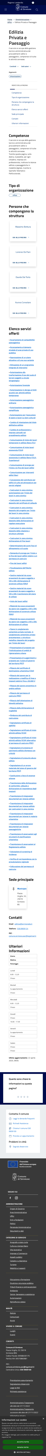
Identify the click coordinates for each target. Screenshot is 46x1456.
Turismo (13, 1264)
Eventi (12, 1334)
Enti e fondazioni (16, 1219)
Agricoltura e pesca (17, 1301)
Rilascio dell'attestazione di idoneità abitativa (20, 702)
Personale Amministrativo (20, 1227)
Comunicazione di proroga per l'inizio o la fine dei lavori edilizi (21, 466)
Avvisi (12, 1320)
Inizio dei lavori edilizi (18, 601)
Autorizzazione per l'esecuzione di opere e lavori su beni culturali (22, 416)
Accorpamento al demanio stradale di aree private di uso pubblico (21, 350)
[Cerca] (37, 9)
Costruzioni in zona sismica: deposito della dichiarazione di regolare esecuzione (21, 520)
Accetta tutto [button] (23, 1442)
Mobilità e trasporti (17, 1268)
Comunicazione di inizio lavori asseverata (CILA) (21, 449)
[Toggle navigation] (5, 9)
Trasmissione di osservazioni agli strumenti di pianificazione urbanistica (23, 837)
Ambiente (14, 1290)
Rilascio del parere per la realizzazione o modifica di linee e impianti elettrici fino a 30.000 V (22, 678)
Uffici (9, 22)
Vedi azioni (25, 66)
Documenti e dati (17, 1231)
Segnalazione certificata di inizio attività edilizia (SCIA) (22, 731)
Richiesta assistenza (18, 1391)
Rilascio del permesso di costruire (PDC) (19, 694)
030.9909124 (22, 928)
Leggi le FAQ (15, 1387)
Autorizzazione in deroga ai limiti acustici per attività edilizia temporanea (23, 392)
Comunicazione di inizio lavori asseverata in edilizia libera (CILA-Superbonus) (23, 457)
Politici (12, 1223)
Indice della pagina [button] (20, 85)
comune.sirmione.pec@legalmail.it (22, 936)
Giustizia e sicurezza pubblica (21, 1283)
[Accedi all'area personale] (33, 2)
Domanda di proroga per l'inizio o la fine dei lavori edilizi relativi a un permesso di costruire (23, 556)
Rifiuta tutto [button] (23, 1447)
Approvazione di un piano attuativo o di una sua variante (21, 359)
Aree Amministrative (18, 1212)
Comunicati (14, 1316)
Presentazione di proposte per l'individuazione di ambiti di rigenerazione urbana (22, 650)
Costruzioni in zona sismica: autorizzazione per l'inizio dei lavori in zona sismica (21, 493)
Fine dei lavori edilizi (18, 563)
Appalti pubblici (16, 1257)
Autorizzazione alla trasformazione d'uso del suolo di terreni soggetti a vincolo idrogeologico (22, 376)
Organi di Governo (17, 1208)
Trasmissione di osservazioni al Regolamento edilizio (22, 845)
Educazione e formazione (20, 1279)
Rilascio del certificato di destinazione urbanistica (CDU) (21, 669)
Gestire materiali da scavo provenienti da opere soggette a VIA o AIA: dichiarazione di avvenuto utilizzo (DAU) (22, 579)
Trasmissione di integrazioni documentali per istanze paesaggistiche (21, 826)
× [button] (43, 1419)
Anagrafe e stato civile (19, 1242)
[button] (23, 1452)
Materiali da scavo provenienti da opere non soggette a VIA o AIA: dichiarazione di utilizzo (23, 621)
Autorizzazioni (15, 1298)
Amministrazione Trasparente (22, 1402)
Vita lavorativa (16, 1249)
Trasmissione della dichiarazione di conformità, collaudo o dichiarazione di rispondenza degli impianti (22, 787)
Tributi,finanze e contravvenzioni (23, 1287)
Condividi (13, 66)
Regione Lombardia (15, 2)
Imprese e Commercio (18, 1253)
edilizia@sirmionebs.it (23, 924)
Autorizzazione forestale (20, 385)
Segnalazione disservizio (19, 1384)
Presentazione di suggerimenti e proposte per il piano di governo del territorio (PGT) (22, 660)
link (10, 1437)
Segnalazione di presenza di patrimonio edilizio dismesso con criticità (22, 750)
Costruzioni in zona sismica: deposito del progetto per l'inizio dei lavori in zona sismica (22, 510)
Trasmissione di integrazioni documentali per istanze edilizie (22, 797)
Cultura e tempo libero (19, 1246)
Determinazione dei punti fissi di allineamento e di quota (23, 547)
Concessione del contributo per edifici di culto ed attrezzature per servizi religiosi (22, 482)
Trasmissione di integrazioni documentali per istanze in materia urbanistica (23, 816)
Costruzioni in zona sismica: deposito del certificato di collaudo (23, 501)
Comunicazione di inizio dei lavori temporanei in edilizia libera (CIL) (23, 441)
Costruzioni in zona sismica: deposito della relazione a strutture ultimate (21, 531)
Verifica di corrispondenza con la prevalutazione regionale (23, 860)
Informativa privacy (18, 1415)
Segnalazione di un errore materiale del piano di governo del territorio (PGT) (22, 768)
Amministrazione (22, 19)
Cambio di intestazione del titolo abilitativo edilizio (22, 423)
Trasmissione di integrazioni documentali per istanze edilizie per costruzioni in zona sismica (22, 806)
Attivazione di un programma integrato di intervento (21, 366)
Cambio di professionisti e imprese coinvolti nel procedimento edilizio (20, 432)
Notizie (13, 1313)
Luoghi (12, 1331)
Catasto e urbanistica (18, 1260)
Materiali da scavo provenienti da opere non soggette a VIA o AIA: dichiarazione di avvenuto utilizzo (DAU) (23, 610)
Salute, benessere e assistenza (22, 1294)
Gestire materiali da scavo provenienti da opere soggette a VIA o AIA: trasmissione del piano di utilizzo (22, 592)
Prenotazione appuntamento (21, 1380)
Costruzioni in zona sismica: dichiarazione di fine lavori (21, 539)
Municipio (22, 888)
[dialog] (23, 1436)
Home (9, 19)
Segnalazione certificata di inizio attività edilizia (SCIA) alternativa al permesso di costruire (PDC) (22, 740)
